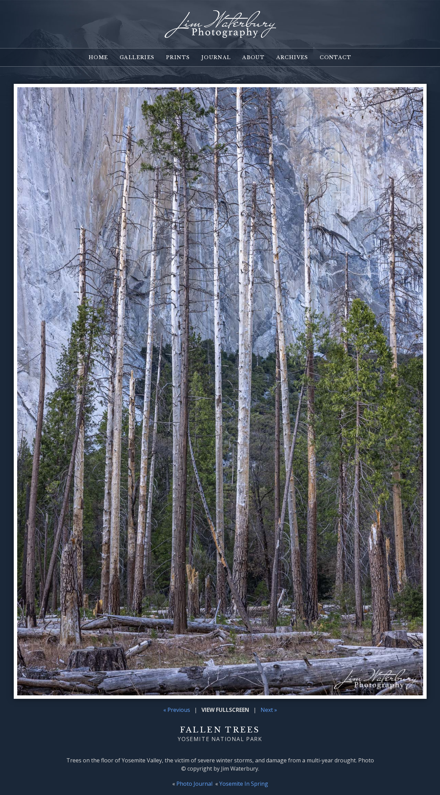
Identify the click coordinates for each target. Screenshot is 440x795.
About (253, 57)
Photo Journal (194, 783)
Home (98, 57)
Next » (269, 710)
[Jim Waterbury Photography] (220, 33)
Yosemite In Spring (243, 783)
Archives (292, 57)
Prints (178, 57)
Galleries (137, 57)
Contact (335, 57)
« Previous (176, 710)
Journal (216, 57)
